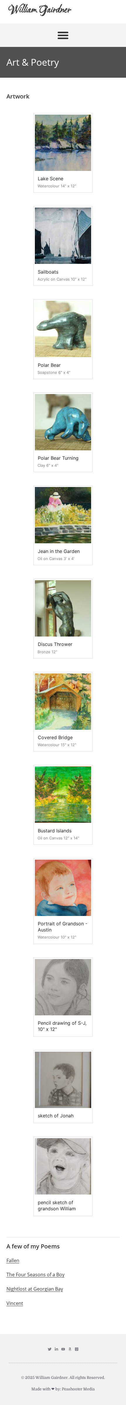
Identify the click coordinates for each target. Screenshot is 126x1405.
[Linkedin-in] (56, 1349)
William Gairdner (40, 10)
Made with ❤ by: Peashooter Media (63, 1389)
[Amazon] (70, 1349)
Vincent (14, 1303)
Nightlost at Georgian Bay (34, 1289)
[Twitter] (50, 1349)
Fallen (12, 1260)
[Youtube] (63, 1349)
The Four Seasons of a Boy (35, 1274)
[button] (63, 35)
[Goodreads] (77, 1349)
